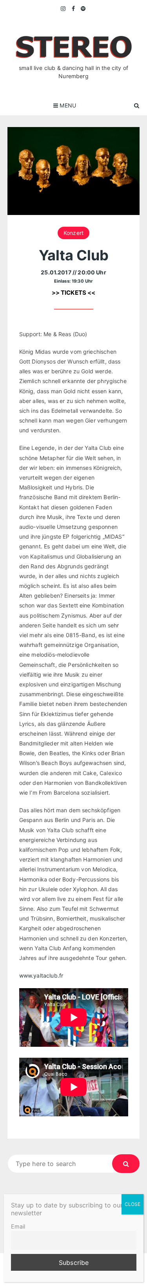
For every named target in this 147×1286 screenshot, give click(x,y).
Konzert (73, 232)
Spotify (83, 8)
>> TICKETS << (74, 292)
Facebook (73, 8)
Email (18, 1226)
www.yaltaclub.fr (41, 975)
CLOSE (132, 1204)
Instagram (63, 8)
